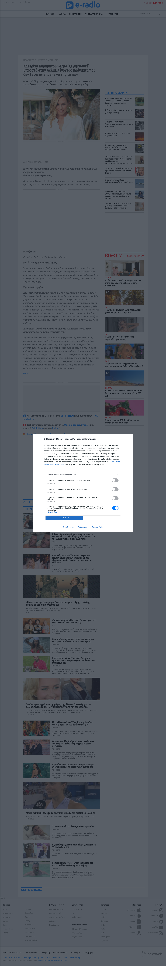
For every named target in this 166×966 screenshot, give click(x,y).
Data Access (83, 527)
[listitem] (83, 474)
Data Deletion (68, 527)
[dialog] (83, 483)
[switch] (115, 480)
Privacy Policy (97, 527)
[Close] (127, 439)
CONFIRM (64, 518)
